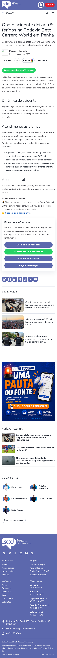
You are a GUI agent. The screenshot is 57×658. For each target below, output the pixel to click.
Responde (6, 588)
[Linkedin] (14, 279)
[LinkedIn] (26, 553)
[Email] (35, 279)
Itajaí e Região (36, 568)
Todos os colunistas (14, 520)
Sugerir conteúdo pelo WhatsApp (19, 70)
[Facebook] (9, 279)
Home (5, 564)
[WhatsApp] (32, 553)
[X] (20, 279)
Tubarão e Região (38, 574)
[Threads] (25, 279)
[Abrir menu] (52, 13)
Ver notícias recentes (28, 244)
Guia (4, 595)
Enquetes (6, 591)
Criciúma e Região (38, 564)
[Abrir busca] (47, 13)
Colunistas (6, 602)
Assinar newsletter (28, 258)
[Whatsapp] (4, 279)
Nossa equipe (8, 568)
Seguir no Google (28, 265)
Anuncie (5, 574)
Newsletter (43, 60)
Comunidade (7, 598)
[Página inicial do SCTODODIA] (13, 5)
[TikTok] (15, 553)
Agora (4, 585)
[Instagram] (4, 553)
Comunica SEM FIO (48, 654)
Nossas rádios (8, 571)
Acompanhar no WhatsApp (28, 251)
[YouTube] (21, 553)
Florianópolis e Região (40, 571)
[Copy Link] (30, 279)
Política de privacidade (10, 654)
